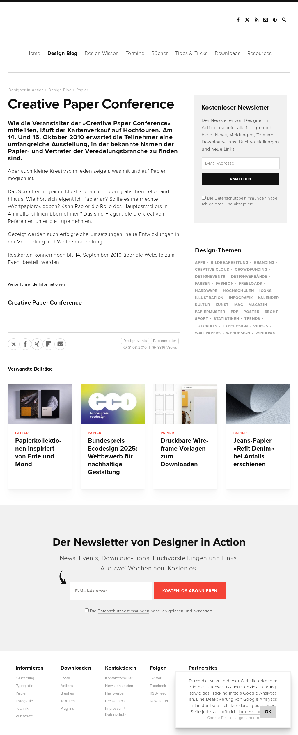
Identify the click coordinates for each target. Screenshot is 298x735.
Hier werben (115, 693)
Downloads (227, 53)
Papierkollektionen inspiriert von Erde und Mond (38, 452)
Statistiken (226, 318)
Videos (260, 326)
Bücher (159, 53)
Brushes (67, 693)
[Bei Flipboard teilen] (48, 343)
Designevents (135, 341)
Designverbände (249, 276)
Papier (82, 90)
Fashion (225, 283)
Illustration (209, 298)
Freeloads (250, 283)
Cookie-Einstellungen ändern (233, 718)
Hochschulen (238, 291)
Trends (252, 318)
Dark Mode (275, 20)
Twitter (155, 678)
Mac (238, 304)
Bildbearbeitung (229, 262)
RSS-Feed (158, 693)
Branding (264, 262)
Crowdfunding (251, 269)
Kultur (202, 304)
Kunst (222, 304)
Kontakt (266, 20)
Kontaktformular (118, 678)
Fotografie (24, 701)
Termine (135, 53)
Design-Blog (62, 53)
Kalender (268, 298)
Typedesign (235, 326)
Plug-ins (67, 708)
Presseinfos (115, 701)
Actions (67, 686)
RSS (257, 20)
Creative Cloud (212, 269)
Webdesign (238, 333)
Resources (259, 53)
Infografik (241, 298)
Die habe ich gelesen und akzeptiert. (151, 610)
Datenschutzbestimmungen (241, 198)
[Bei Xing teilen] (36, 343)
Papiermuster (164, 341)
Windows (266, 333)
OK (268, 712)
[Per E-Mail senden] (60, 343)
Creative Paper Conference (45, 302)
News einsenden (119, 686)
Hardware (206, 291)
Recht (271, 311)
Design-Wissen (102, 53)
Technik (22, 708)
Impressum (249, 711)
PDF (234, 311)
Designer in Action (39, 18)
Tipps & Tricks (191, 53)
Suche (285, 20)
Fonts (65, 678)
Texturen (68, 701)
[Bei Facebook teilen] (25, 343)
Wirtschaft (24, 716)
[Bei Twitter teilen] (13, 343)
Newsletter (159, 701)
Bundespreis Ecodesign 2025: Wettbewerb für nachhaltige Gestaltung (112, 456)
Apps (200, 262)
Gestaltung (25, 678)
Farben (202, 283)
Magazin (258, 304)
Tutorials (206, 326)
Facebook (238, 20)
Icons (265, 291)
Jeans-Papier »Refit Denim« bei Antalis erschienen (253, 452)
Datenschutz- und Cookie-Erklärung (240, 687)
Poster (251, 311)
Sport (201, 318)
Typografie (24, 686)
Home (33, 53)
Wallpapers (208, 333)
